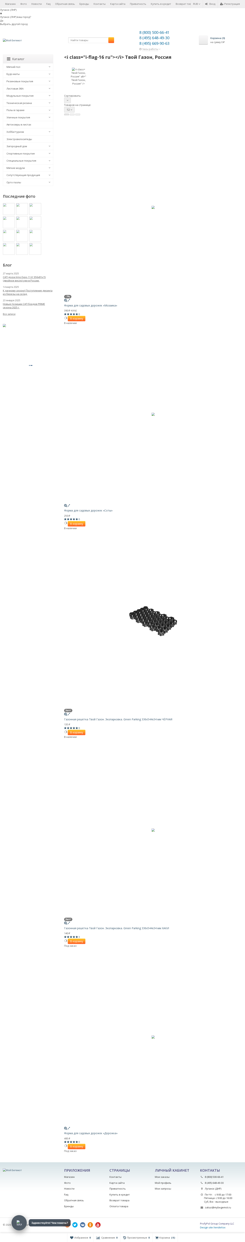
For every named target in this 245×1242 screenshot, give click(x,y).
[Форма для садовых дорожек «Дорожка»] (153, 1037)
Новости (36, 4)
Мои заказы (162, 1177)
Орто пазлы (14, 182)
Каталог (18, 59)
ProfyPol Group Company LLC (217, 1223)
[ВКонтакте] (82, 1225)
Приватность (138, 4)
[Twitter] (75, 1225)
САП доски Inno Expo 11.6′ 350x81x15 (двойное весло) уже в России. (24, 278)
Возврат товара (186, 4)
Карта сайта (117, 4)
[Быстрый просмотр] (69, 300)
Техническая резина (19, 103)
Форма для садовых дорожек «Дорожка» (91, 1133)
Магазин (10, 4)
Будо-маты (13, 74)
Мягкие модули (16, 168)
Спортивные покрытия (21, 153)
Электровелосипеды (19, 139)
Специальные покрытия (21, 160)
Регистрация (232, 4)
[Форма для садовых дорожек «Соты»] (153, 414)
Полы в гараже (15, 110)
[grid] (66, 114)
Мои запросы (163, 1188)
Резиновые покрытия (20, 81)
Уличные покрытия (18, 117)
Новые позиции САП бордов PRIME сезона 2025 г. (24, 305)
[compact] (77, 114)
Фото (23, 4)
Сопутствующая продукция (23, 175)
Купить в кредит (161, 4)
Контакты (100, 4)
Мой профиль (163, 1183)
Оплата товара (118, 1206)
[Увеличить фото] (65, 300)
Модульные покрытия (20, 95)
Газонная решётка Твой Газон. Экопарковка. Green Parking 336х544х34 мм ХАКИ (116, 928)
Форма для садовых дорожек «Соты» (88, 510)
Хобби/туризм (15, 132)
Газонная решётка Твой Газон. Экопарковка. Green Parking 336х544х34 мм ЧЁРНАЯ (118, 719)
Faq (48, 4)
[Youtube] (98, 1225)
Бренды (84, 4)
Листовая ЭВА (15, 88)
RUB (195, 4)
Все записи (9, 314)
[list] (72, 114)
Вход (212, 4)
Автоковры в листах (19, 124)
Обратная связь (65, 4)
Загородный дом (17, 146)
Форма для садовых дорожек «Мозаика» (90, 305)
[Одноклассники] (90, 1225)
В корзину (76, 318)
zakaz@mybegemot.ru (218, 1207)
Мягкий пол (13, 67)
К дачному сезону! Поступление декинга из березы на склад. (27, 292)
